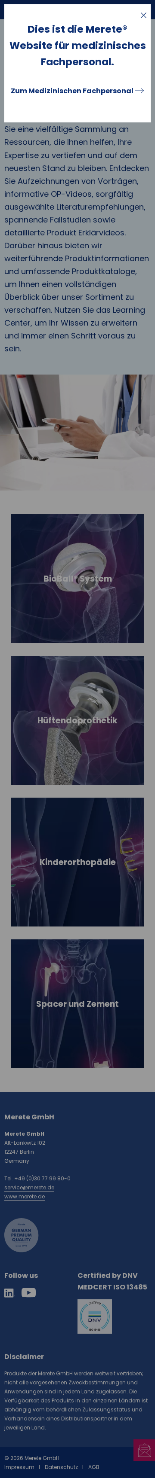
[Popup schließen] (143, 15)
